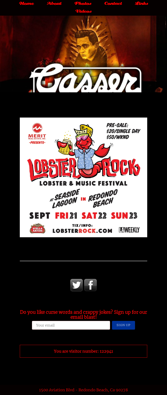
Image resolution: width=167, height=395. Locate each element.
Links (141, 4)
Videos (83, 11)
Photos (82, 4)
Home (26, 4)
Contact (113, 4)
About (54, 4)
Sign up (123, 325)
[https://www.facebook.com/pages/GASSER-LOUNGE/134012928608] (90, 285)
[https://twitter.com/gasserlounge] (77, 285)
